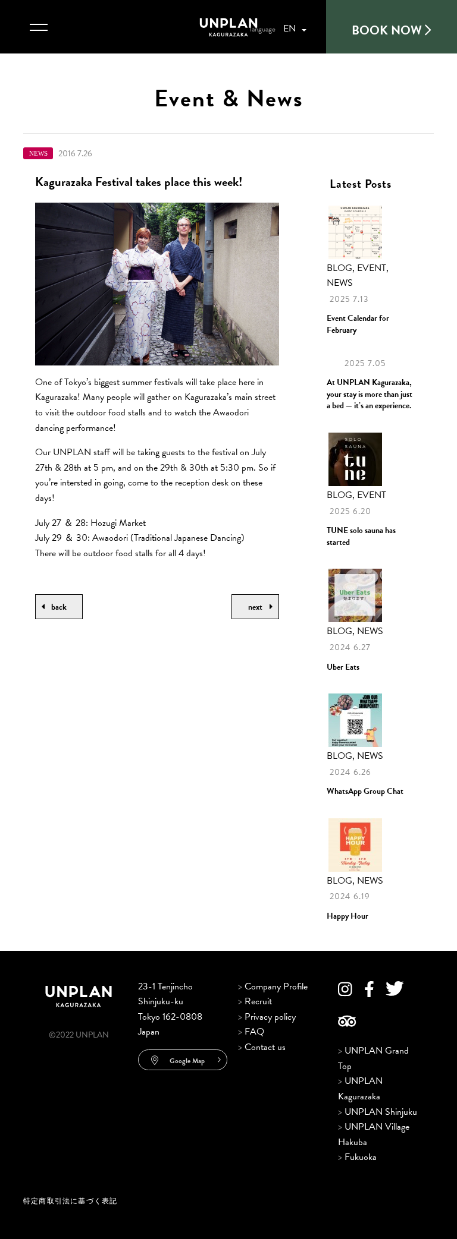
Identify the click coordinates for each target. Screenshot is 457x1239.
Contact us (262, 1047)
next (255, 607)
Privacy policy (267, 1017)
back (59, 607)
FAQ (251, 1031)
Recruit (255, 1001)
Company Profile (273, 986)
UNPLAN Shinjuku (377, 1112)
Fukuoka (357, 1157)
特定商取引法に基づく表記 (70, 1201)
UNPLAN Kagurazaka (360, 1089)
